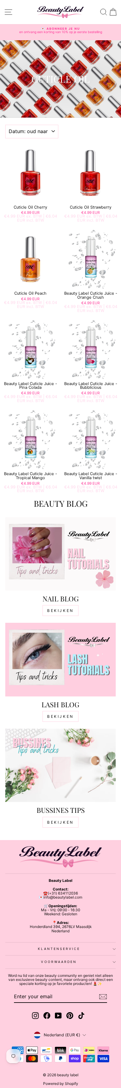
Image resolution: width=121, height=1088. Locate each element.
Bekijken (60, 610)
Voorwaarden (59, 962)
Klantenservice (59, 949)
